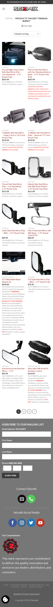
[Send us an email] (22, 499)
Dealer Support (36, 585)
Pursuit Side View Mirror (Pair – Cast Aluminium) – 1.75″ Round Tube (12, 186)
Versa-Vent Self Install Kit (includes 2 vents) (38, 369)
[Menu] (3, 8)
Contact (15, 587)
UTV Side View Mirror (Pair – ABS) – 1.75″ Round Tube (39, 280)
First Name (7, 440)
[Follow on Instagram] (22, 522)
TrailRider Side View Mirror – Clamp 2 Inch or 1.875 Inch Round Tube (13, 135)
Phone (12, 463)
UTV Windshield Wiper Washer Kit (11, 280)
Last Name (7, 452)
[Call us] (31, 499)
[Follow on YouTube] (40, 522)
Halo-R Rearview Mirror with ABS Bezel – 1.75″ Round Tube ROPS (39, 232)
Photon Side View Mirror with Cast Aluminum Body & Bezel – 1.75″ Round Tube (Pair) (39, 73)
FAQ (47, 585)
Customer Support (19, 585)
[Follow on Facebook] (12, 522)
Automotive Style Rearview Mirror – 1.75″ (13, 369)
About (24, 587)
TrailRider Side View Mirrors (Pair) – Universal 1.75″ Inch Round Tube (39, 135)
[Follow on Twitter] (31, 522)
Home (9, 18)
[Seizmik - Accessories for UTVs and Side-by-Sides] (26, 8)
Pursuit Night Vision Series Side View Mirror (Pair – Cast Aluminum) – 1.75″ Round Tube (13, 73)
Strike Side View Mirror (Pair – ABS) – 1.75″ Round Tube (13, 231)
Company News (35, 587)
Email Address (14, 429)
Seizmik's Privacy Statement (26, 594)
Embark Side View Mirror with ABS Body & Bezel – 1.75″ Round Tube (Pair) (38, 186)
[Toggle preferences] (5, 599)
